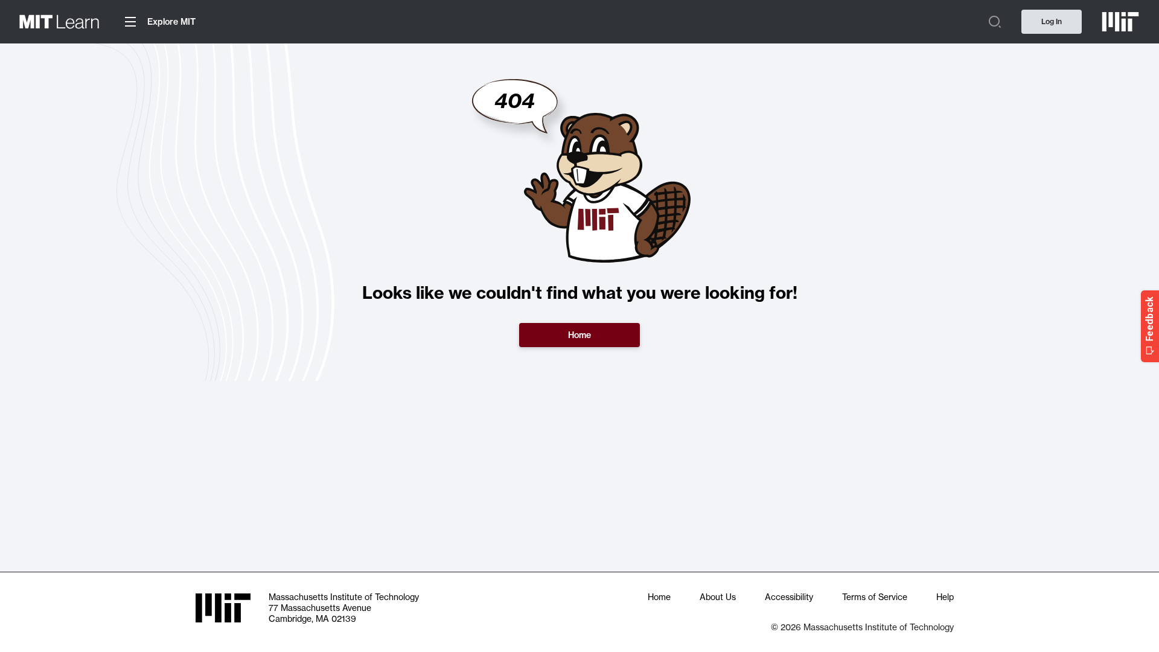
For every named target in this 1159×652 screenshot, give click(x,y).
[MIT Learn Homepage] (59, 21)
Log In (1051, 21)
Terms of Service (874, 597)
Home (579, 335)
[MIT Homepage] (1115, 21)
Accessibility (789, 597)
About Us (718, 597)
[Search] (995, 22)
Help (945, 597)
